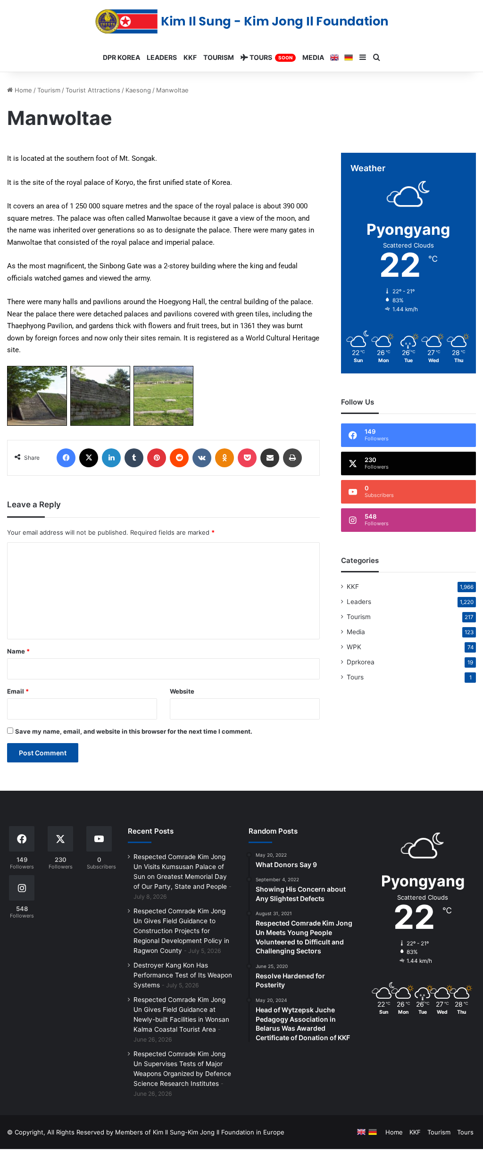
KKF (353, 586)
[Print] (292, 457)
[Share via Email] (269, 457)
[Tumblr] (134, 457)
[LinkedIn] (111, 457)
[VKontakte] (201, 457)
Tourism (48, 90)
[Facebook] (66, 457)
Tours (355, 677)
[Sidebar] (363, 57)
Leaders (359, 601)
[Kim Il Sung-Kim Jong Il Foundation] (241, 21)
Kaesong (138, 90)
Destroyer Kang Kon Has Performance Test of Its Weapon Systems (182, 975)
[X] (88, 457)
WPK (354, 647)
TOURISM (218, 57)
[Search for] (377, 57)
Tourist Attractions (93, 90)
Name (18, 651)
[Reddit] (179, 457)
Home (22, 90)
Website (182, 691)
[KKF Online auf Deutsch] (348, 57)
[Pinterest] (156, 457)
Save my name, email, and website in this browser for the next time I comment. (133, 731)
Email (18, 691)
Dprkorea (361, 662)
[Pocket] (247, 457)
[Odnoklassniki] (224, 457)
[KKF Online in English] (334, 57)
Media (356, 632)
